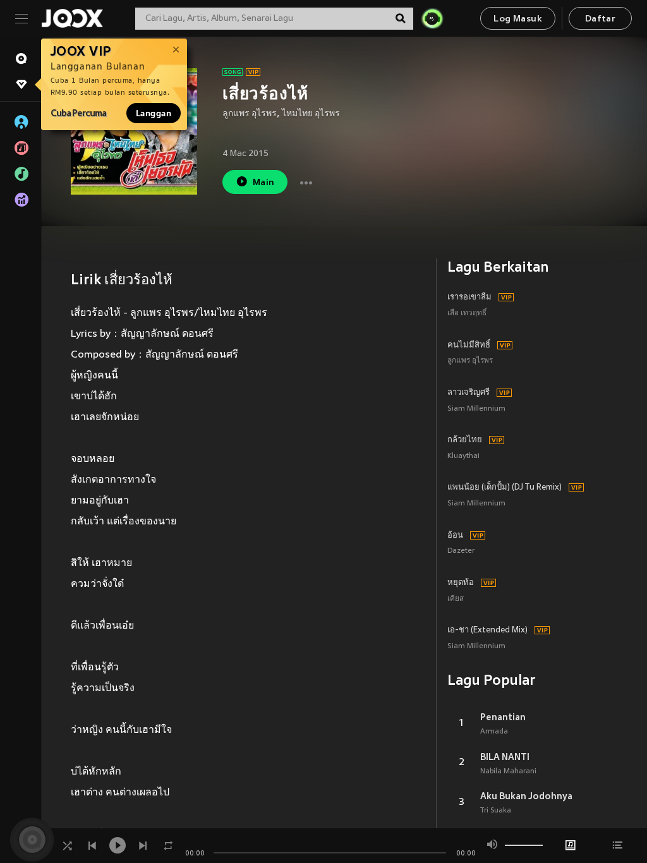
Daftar (600, 19)
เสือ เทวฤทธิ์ (467, 314)
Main (264, 183)
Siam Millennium (476, 409)
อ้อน (455, 535)
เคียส (455, 599)
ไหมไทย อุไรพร (311, 114)
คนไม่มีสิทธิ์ (468, 345)
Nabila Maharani (508, 771)
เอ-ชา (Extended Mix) (487, 630)
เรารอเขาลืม (469, 297)
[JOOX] (72, 18)
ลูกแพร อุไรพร (249, 114)
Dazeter (461, 551)
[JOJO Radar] (432, 18)
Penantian (503, 717)
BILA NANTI (504, 757)
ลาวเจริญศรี (468, 393)
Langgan (153, 113)
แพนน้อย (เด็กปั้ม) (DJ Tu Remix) (504, 487)
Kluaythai (463, 456)
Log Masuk (517, 19)
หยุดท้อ (460, 583)
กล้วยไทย (464, 440)
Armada (494, 731)
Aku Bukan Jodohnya (526, 796)
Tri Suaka (495, 810)
